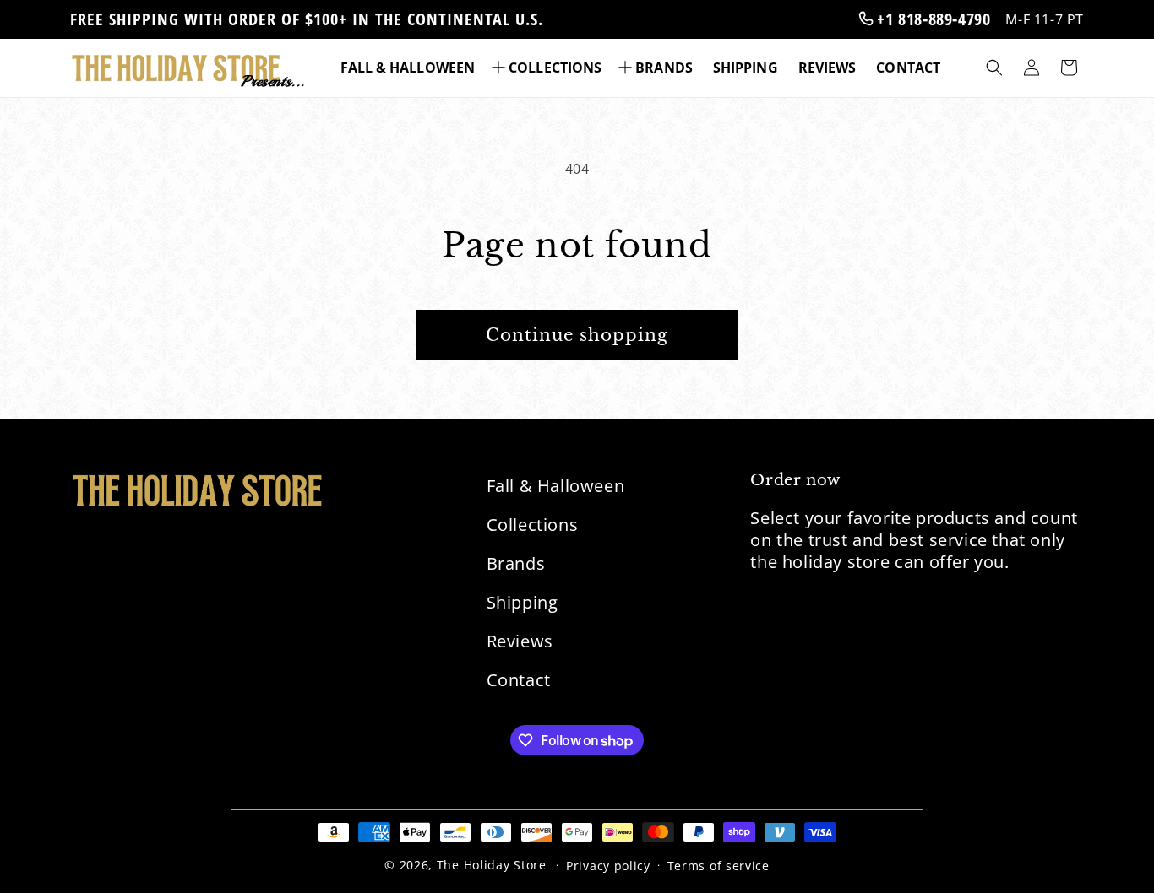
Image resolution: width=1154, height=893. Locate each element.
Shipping (522, 602)
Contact (519, 679)
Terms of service (718, 866)
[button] (548, 68)
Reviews (520, 641)
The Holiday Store (492, 865)
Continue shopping (577, 335)
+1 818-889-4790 (932, 19)
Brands (516, 563)
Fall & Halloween (556, 485)
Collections (533, 524)
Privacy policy (608, 866)
